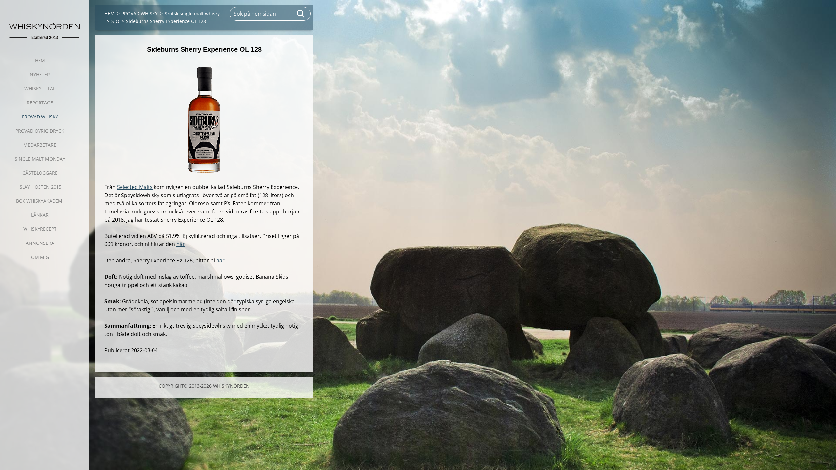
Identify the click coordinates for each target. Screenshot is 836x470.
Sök (301, 14)
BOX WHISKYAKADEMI (40, 201)
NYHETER (40, 74)
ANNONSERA (40, 243)
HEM (40, 60)
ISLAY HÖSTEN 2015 (39, 187)
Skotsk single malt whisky (192, 13)
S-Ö (115, 21)
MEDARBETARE (40, 145)
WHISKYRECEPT (39, 229)
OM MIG (40, 257)
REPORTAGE (40, 103)
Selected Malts (135, 187)
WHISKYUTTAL (39, 89)
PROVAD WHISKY (40, 117)
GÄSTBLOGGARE (39, 173)
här (180, 244)
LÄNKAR (40, 215)
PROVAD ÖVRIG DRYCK (39, 131)
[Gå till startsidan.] (44, 22)
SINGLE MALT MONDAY (40, 159)
